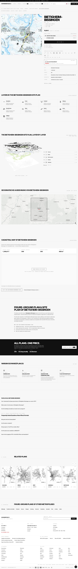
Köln (41, 553)
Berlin (41, 548)
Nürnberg (51, 556)
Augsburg (60, 551)
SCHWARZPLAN (6, 3)
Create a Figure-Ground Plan (20, 540)
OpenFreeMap (58, 223)
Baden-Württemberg (33, 8)
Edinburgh (3, 509)
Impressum (53, 564)
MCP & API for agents (44, 538)
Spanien (21, 555)
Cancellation (71, 564)
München (42, 551)
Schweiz (21, 551)
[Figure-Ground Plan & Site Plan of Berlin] (24, 478)
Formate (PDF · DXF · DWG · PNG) (59, 530)
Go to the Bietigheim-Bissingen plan (12, 289)
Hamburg (32, 509)
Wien (60, 555)
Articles (35, 527)
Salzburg (60, 558)
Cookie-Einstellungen (60, 564)
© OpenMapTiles (63, 223)
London (69, 553)
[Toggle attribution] (75, 223)
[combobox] (58, 4)
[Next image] (42, 34)
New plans (3, 528)
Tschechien (3, 553)
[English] (66, 3)
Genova (22, 509)
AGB (38, 564)
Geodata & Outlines (19, 542)
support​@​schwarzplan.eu (65, 0)
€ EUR (73, 0)
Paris (69, 551)
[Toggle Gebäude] (44, 162)
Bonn (60, 548)
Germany (26, 8)
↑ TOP (76, 564)
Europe (21, 8)
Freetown (17, 509)
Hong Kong (42, 509)
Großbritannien (4, 556)
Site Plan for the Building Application (19, 538)
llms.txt (51, 538)
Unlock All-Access (69, 347)
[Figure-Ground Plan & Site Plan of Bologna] (8, 478)
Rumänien (22, 556)
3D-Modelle (55, 527)
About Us (29, 527)
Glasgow (27, 509)
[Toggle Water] (44, 154)
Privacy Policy (42, 564)
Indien (21, 560)
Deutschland (3, 548)
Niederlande (3, 551)
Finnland (2, 560)
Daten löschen (48, 564)
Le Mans (56, 509)
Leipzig (41, 558)
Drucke (54, 529)
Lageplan (54, 525)
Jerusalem (48, 509)
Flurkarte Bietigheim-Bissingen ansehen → (31, 289)
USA (21, 553)
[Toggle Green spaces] (44, 157)
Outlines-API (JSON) (67, 538)
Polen (2, 555)
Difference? (74, 33)
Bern (69, 548)
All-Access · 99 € (5, 532)
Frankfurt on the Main (10, 509)
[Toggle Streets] (44, 159)
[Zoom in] (75, 196)
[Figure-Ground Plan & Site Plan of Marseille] (54, 478)
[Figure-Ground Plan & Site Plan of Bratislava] (70, 478)
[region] (39, 209)
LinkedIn (28, 530)
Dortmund (51, 548)
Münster (51, 558)
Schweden (3, 558)
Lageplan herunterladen (6, 538)
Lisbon (60, 509)
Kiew (52, 509)
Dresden (51, 553)
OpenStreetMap (71, 223)
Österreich (22, 548)
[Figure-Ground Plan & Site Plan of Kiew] (39, 478)
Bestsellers (3, 530)
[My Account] (69, 4)
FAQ (32, 527)
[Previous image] (1, 34)
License (66, 564)
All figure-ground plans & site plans (10, 8)
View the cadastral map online (7, 540)
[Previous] (73, 464)
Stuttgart (41, 555)
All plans (3, 525)
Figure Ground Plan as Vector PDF (7, 542)
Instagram (29, 529)
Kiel (59, 553)
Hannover (37, 509)
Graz (60, 556)
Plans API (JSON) (58, 538)
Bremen (51, 551)
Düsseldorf (42, 556)
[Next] (76, 464)
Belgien (21, 558)
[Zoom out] (75, 197)
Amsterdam (70, 555)
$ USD (76, 0)
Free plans (3, 527)
